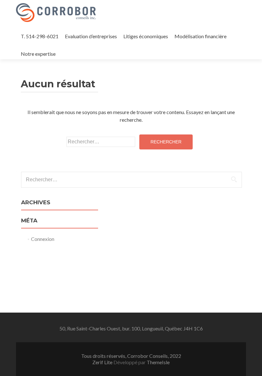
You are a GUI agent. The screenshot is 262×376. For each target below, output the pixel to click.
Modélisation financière (200, 36)
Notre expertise (38, 54)
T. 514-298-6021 (39, 36)
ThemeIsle (158, 362)
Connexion (42, 239)
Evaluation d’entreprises (91, 36)
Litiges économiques (145, 36)
